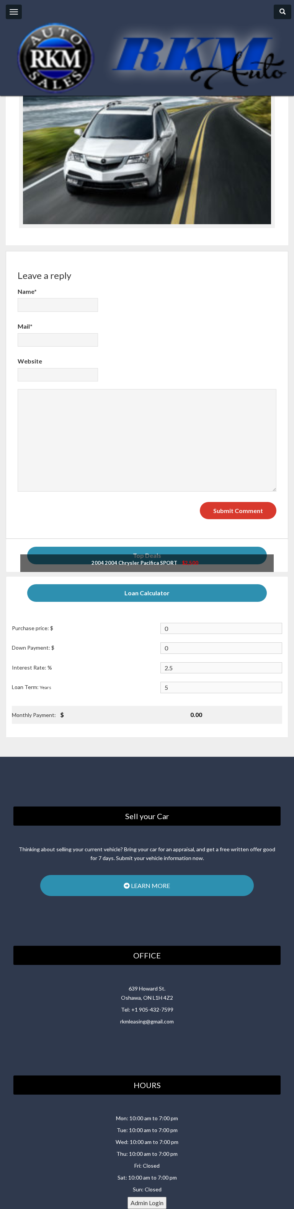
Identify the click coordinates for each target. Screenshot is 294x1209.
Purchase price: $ (32, 628)
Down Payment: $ (33, 647)
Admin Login (147, 1202)
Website (30, 361)
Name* (27, 291)
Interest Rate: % (32, 667)
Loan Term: (31, 687)
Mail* (25, 326)
